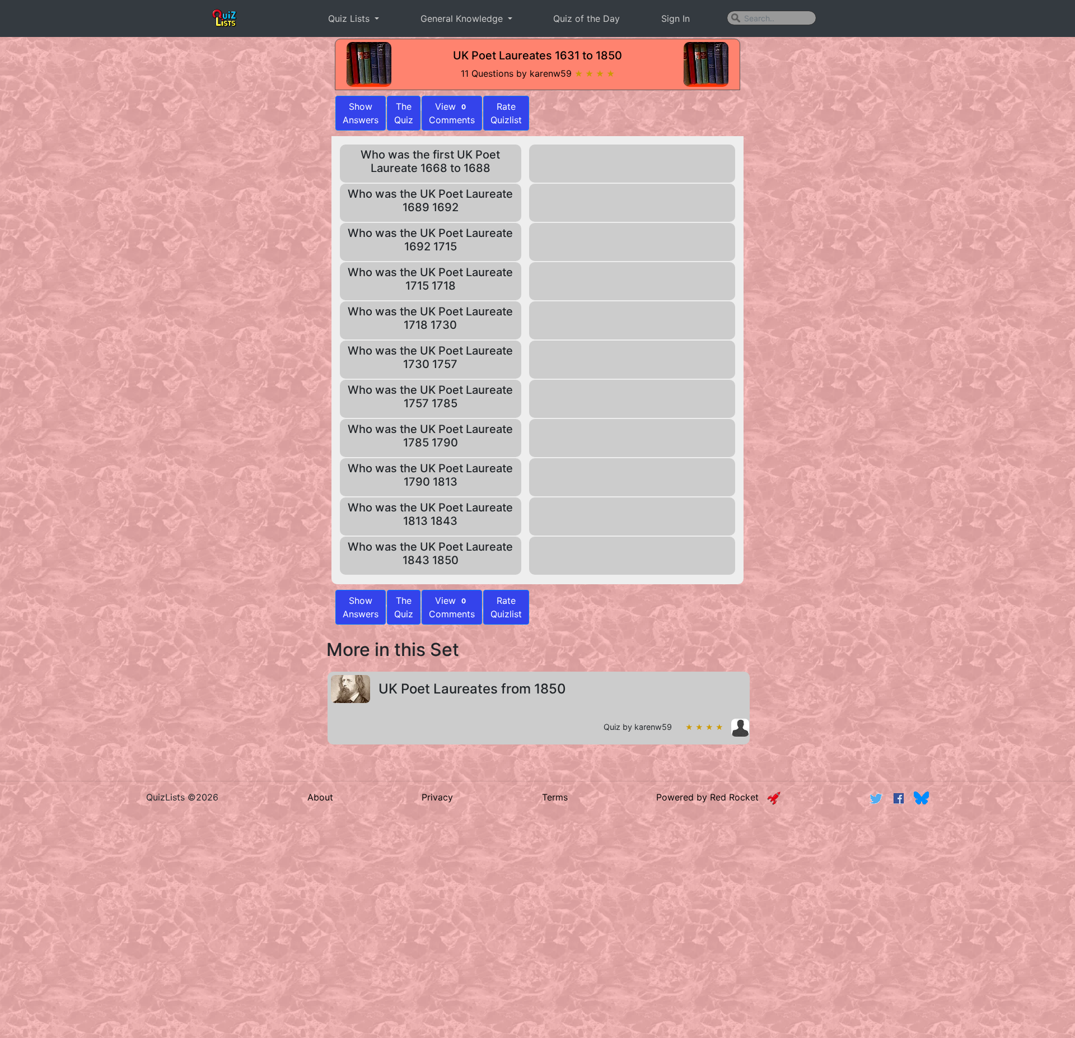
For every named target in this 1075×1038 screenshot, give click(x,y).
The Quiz (403, 113)
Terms (555, 797)
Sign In (675, 18)
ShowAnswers (360, 113)
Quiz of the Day (586, 18)
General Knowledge (463, 18)
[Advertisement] (233, 396)
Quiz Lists (350, 18)
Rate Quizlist (506, 113)
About (320, 797)
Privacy (437, 797)
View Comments (452, 113)
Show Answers (360, 607)
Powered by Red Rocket (711, 797)
